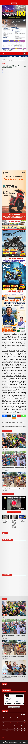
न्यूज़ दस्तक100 (6, 70)
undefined (8, 698)
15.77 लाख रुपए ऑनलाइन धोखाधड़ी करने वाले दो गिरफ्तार (14, 425)
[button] (5, 519)
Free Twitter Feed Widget (15, 707)
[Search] (21, 53)
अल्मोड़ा (20, 56)
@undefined (7, 699)
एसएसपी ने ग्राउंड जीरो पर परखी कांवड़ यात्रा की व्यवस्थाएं (14, 479)
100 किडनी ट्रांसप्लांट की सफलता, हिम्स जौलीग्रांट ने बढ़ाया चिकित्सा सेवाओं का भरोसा (14, 667)
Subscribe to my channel (15, 512)
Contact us (9, 56)
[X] (9, 416)
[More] (14, 418)
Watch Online (24, 53)
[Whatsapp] (23, 416)
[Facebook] (4, 416)
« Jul (3, 737)
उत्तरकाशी (25, 56)
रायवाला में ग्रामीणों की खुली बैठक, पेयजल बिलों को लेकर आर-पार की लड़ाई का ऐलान (14, 458)
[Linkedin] (14, 416)
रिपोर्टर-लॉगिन (3, 56)
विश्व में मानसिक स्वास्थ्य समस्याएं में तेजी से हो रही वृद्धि (13, 421)
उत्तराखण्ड (15, 56)
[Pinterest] (19, 416)
